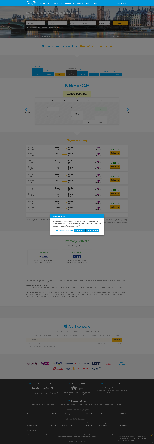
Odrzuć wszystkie (80, 230)
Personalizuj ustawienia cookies (64, 230)
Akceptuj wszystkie (93, 230)
